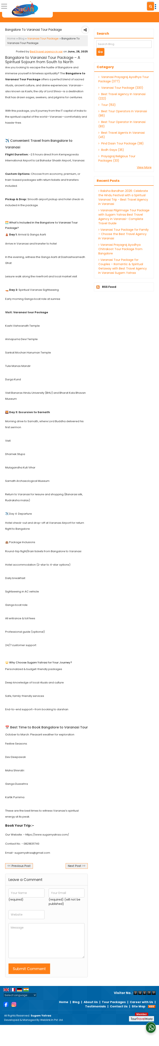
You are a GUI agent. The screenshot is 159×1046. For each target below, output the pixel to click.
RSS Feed (109, 287)
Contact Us (119, 1006)
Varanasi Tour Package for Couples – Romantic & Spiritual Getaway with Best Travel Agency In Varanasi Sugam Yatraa (122, 266)
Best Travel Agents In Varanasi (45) (121, 135)
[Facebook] (6, 1004)
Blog (21, 38)
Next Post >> (77, 866)
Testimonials (95, 1006)
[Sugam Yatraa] (25, 9)
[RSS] (151, 1006)
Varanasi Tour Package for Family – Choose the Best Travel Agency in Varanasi (123, 234)
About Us (91, 1002)
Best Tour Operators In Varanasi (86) (122, 113)
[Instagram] (13, 1004)
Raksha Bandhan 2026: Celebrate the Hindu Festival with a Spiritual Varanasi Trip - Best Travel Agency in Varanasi (123, 197)
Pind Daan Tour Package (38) (122, 143)
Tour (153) (108, 105)
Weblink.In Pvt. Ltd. (51, 1020)
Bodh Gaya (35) (112, 150)
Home (11, 38)
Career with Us (141, 1002)
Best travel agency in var (46, 51)
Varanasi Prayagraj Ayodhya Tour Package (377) (123, 79)
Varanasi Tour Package (43, 38)
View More (144, 167)
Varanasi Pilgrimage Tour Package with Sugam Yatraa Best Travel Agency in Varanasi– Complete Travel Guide (123, 216)
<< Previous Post (19, 866)
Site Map (138, 1006)
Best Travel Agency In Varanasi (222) (122, 96)
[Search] (150, 6)
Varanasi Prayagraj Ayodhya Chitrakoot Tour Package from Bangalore (120, 249)
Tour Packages (114, 1002)
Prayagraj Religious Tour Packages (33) (116, 158)
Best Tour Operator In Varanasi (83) (122, 124)
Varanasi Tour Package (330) (121, 88)
